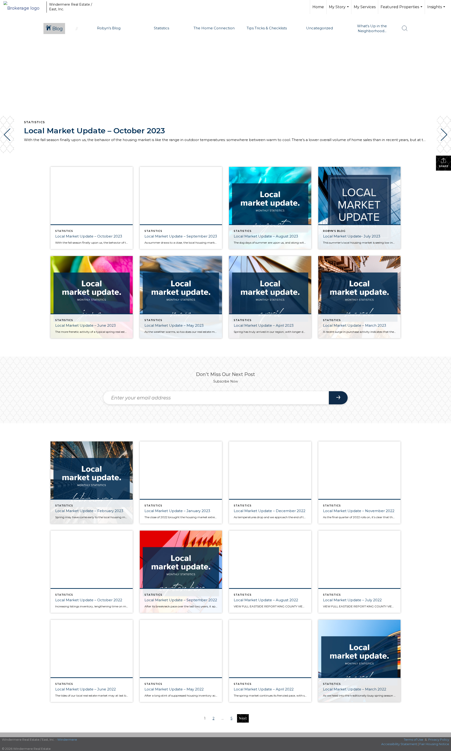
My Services (365, 7)
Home (318, 7)
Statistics (34, 122)
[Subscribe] (338, 397)
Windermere (67, 739)
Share (443, 166)
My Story (339, 9)
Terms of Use (413, 739)
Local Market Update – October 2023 (94, 130)
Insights (436, 9)
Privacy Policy (438, 739)
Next (243, 718)
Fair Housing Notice (434, 744)
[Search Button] (404, 28)
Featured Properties (402, 9)
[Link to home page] (24, 7)
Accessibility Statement (399, 744)
